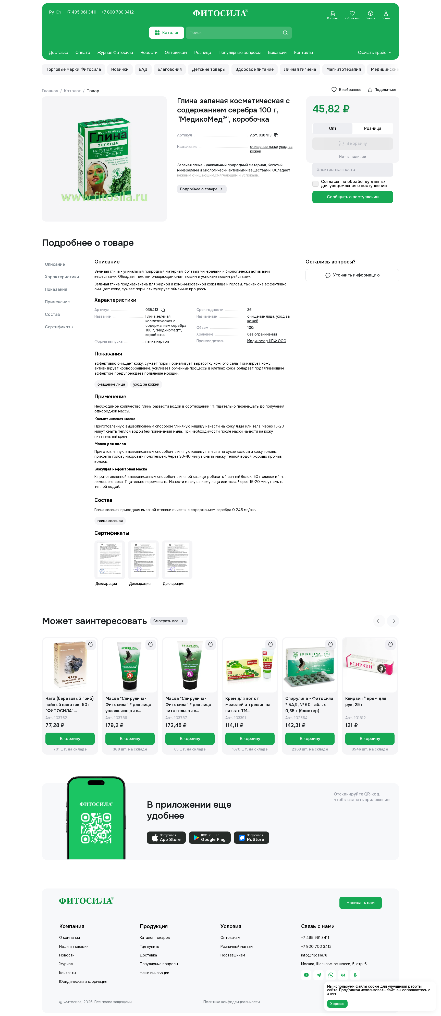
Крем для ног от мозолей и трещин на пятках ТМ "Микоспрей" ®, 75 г (248, 705)
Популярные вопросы (239, 52)
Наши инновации (74, 946)
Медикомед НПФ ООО (266, 341)
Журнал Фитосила (115, 52)
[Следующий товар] (393, 621)
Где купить (149, 946)
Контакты (303, 52)
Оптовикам (176, 52)
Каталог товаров (155, 937)
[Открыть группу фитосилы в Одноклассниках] (355, 975)
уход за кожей (146, 384)
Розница (202, 52)
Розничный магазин (237, 946)
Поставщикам (232, 955)
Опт (333, 128)
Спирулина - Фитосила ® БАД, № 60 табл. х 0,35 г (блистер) (309, 704)
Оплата (83, 52)
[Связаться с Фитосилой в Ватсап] (331, 975)
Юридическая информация (83, 981)
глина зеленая (110, 520)
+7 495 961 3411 (81, 12)
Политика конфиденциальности (231, 1002)
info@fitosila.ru (314, 955)
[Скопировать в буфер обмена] (276, 135)
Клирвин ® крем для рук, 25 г (365, 701)
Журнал (66, 964)
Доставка (58, 52)
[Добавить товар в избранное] (90, 645)
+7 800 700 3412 (118, 12)
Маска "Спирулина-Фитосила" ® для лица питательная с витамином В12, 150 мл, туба (190, 705)
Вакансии (277, 52)
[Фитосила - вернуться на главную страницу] (220, 13)
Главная (50, 91)
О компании (69, 937)
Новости (148, 52)
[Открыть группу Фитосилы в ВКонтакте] (343, 975)
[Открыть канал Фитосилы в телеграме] (318, 975)
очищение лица (263, 146)
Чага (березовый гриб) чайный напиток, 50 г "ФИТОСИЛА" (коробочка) (69, 705)
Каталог (72, 91)
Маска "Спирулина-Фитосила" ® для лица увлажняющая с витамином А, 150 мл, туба (128, 705)
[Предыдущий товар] (379, 621)
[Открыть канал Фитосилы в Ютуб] (306, 975)
